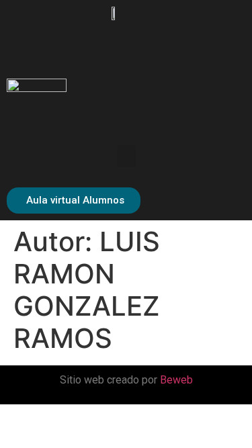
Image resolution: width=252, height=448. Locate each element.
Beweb (176, 379)
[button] (126, 156)
